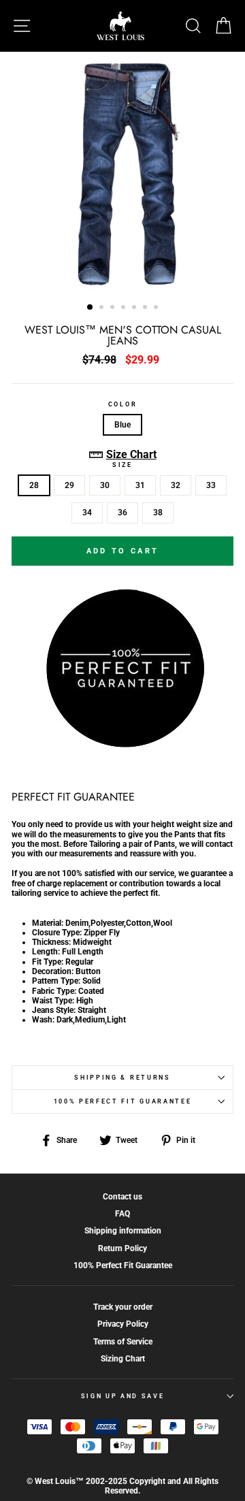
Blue (122, 425)
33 (211, 485)
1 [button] (90, 307)
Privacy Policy (122, 1324)
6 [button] (146, 308)
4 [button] (124, 308)
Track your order (122, 1307)
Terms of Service (122, 1341)
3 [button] (113, 308)
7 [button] (157, 308)
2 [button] (102, 308)
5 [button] (135, 308)
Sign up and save (123, 1396)
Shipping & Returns (122, 1077)
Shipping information (122, 1231)
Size (122, 465)
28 (34, 485)
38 (158, 512)
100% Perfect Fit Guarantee (123, 1101)
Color (122, 404)
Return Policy (122, 1248)
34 (87, 512)
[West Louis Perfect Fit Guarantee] (122, 745)
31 (140, 485)
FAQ (122, 1213)
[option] (122, 173)
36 (122, 512)
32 (175, 485)
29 (69, 485)
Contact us (122, 1196)
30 (105, 485)
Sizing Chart (123, 1358)
